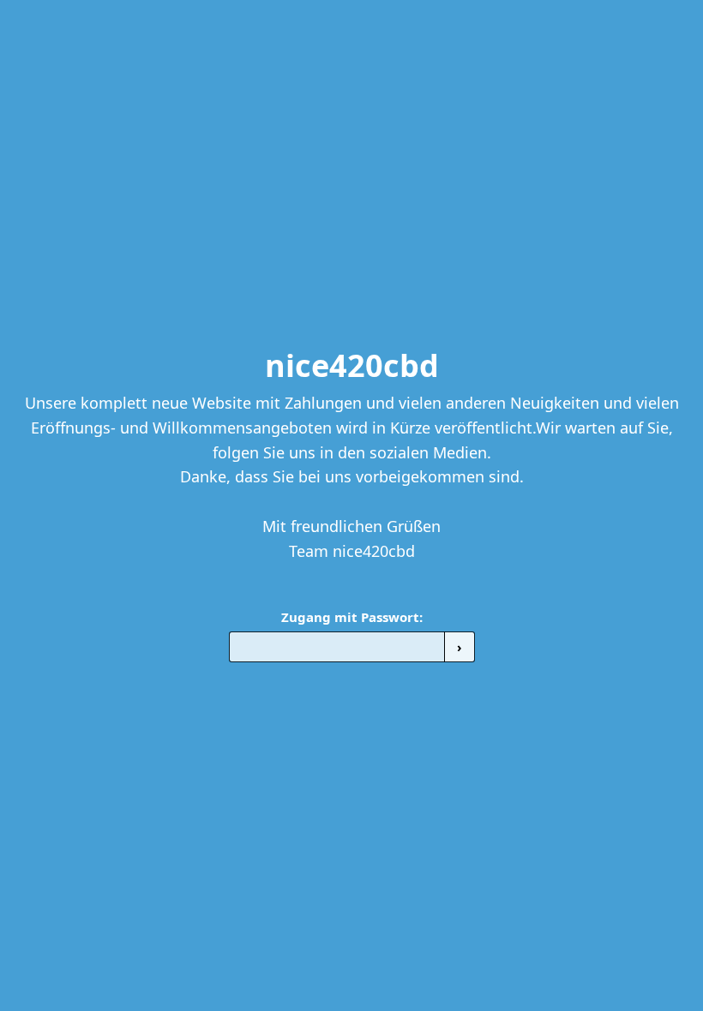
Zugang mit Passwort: (352, 616)
